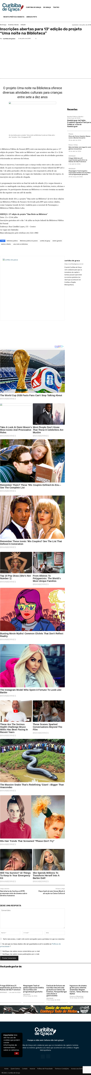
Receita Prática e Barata (13, 17)
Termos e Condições (62, 1069)
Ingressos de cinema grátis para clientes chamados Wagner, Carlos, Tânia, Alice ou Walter (79, 990)
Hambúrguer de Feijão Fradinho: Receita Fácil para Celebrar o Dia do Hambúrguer (79, 123)
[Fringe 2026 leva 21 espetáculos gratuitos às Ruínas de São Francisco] (10, 976)
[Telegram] (54, 250)
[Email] (49, 250)
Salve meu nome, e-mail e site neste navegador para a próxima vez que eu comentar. (34, 939)
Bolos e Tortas (73, 145)
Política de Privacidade (45, 1069)
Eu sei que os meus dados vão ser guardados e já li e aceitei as (30, 945)
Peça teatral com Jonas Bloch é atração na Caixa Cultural (52, 892)
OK (17, 1053)
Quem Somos (15, 1069)
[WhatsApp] (88, 38)
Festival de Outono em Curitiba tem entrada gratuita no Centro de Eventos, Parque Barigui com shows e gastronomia (56, 991)
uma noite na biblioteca (20, 244)
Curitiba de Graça (33, 7)
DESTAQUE (72, 156)
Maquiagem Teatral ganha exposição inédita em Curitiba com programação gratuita (79, 172)
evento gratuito (57, 241)
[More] (60, 250)
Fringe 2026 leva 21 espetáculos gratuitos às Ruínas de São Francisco (78, 159)
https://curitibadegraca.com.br (73, 264)
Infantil (23, 24)
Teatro (56, 7)
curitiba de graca (9, 38)
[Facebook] (71, 38)
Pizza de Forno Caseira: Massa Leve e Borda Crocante (79, 137)
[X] (77, 38)
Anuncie (32, 1069)
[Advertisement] (45, 59)
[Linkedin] (43, 250)
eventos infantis (6, 244)
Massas (71, 134)
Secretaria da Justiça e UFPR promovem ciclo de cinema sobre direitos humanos (13, 893)
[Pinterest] (82, 38)
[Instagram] (48, 1056)
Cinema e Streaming (76, 996)
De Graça (47, 7)
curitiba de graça (45, 241)
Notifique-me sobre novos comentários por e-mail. (21, 951)
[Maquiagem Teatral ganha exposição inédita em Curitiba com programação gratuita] (34, 976)
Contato (24, 1069)
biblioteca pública (12, 241)
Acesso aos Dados (77, 1069)
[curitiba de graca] (32, 288)
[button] (86, 7)
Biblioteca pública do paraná (29, 241)
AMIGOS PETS (31, 17)
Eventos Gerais (13, 24)
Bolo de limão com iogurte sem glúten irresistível (80, 148)
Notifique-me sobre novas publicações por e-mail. (21, 954)
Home (6, 1069)
